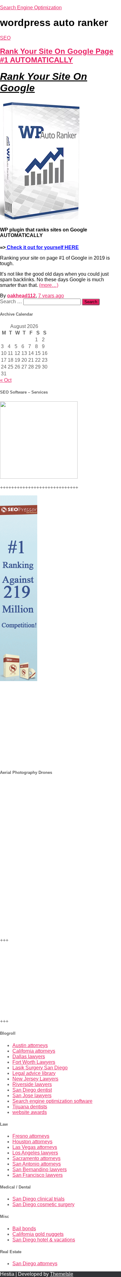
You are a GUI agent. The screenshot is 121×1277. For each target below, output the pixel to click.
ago (51, 295)
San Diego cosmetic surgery (43, 1204)
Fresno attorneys (30, 1136)
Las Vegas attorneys (34, 1147)
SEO (5, 38)
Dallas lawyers (28, 1056)
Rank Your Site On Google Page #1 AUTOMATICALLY (56, 55)
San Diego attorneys (34, 1263)
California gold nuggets (38, 1234)
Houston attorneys (32, 1141)
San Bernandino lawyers (39, 1169)
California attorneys (33, 1051)
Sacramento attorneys (36, 1158)
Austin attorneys (30, 1045)
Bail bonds (24, 1228)
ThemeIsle (61, 1274)
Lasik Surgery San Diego (40, 1067)
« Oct (5, 380)
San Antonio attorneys (36, 1164)
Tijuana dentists (29, 1106)
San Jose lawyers (32, 1095)
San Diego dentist (32, 1090)
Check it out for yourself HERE (42, 247)
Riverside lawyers (32, 1084)
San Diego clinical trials (38, 1199)
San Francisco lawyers (37, 1175)
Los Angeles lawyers (35, 1152)
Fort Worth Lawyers (33, 1062)
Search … (11, 301)
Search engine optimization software (52, 1101)
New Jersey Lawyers (35, 1078)
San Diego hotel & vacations (43, 1239)
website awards (29, 1112)
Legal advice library (34, 1073)
